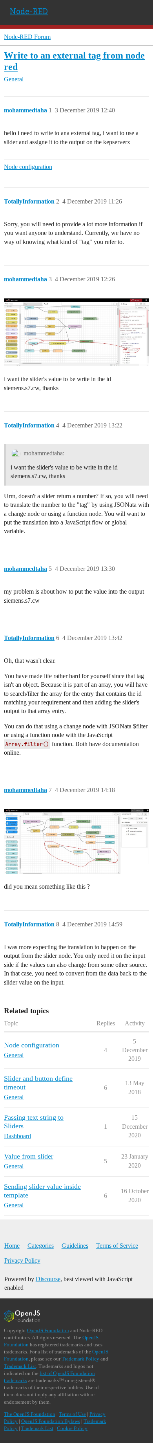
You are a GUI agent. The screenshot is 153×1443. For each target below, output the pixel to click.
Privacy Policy (22, 1260)
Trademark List (20, 1366)
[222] (76, 332)
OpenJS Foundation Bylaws (50, 1421)
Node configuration (28, 166)
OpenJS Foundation (48, 1330)
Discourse (48, 1279)
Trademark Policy (80, 1359)
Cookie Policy (72, 1428)
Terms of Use (72, 1414)
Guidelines (75, 1245)
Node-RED (29, 11)
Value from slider (28, 1156)
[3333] (76, 841)
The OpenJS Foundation (29, 1414)
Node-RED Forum (27, 36)
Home (12, 1245)
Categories (40, 1245)
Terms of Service (117, 1245)
